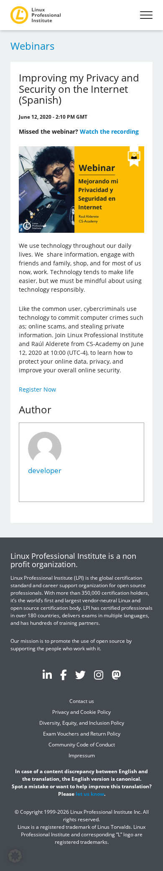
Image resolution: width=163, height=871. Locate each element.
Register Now (37, 389)
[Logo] (35, 15)
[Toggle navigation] (146, 15)
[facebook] (63, 674)
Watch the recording (109, 131)
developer (44, 470)
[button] (15, 856)
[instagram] (98, 674)
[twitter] (80, 674)
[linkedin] (47, 674)
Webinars (32, 46)
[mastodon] (116, 674)
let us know (90, 793)
